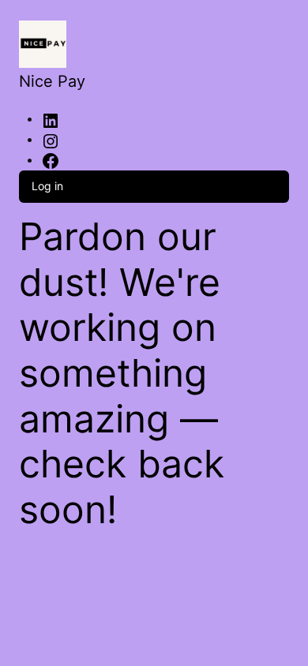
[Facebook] (50, 160)
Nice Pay (52, 81)
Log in (47, 186)
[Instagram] (50, 140)
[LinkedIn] (50, 119)
